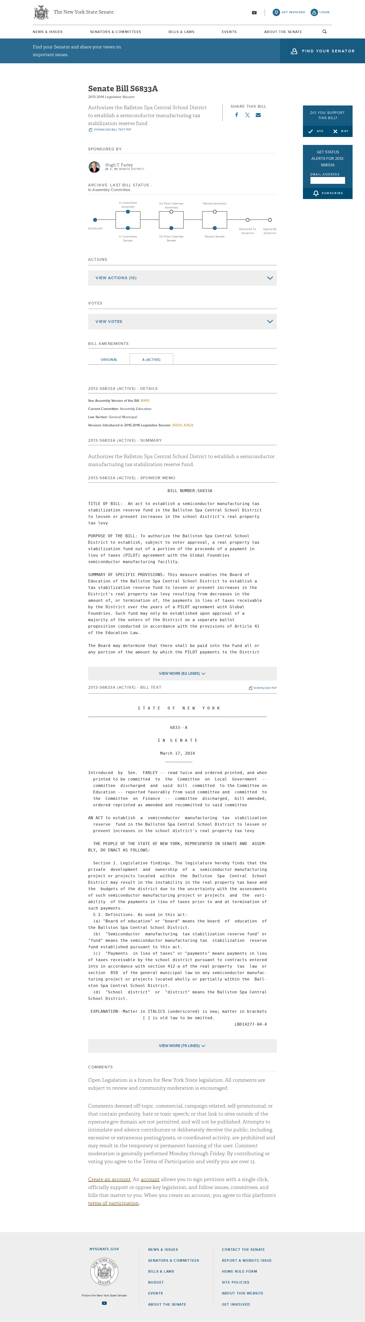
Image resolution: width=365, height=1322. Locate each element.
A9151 (145, 401)
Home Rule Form (239, 1271)
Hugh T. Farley (119, 165)
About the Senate (167, 1304)
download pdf (265, 688)
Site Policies (236, 1282)
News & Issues (48, 32)
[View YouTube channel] (254, 12)
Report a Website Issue (247, 1260)
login (325, 12)
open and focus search (324, 33)
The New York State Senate (84, 12)
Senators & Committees (115, 32)
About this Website (243, 1293)
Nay (345, 131)
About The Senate (283, 32)
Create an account (109, 1179)
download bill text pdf (112, 129)
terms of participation (113, 1203)
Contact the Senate (243, 1250)
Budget (156, 1282)
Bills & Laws (182, 32)
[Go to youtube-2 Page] (104, 1303)
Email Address (325, 174)
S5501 (177, 425)
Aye (320, 131)
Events (229, 32)
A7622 (188, 425)
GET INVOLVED (236, 1304)
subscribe (332, 193)
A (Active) (151, 360)
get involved (293, 12)
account (150, 1179)
